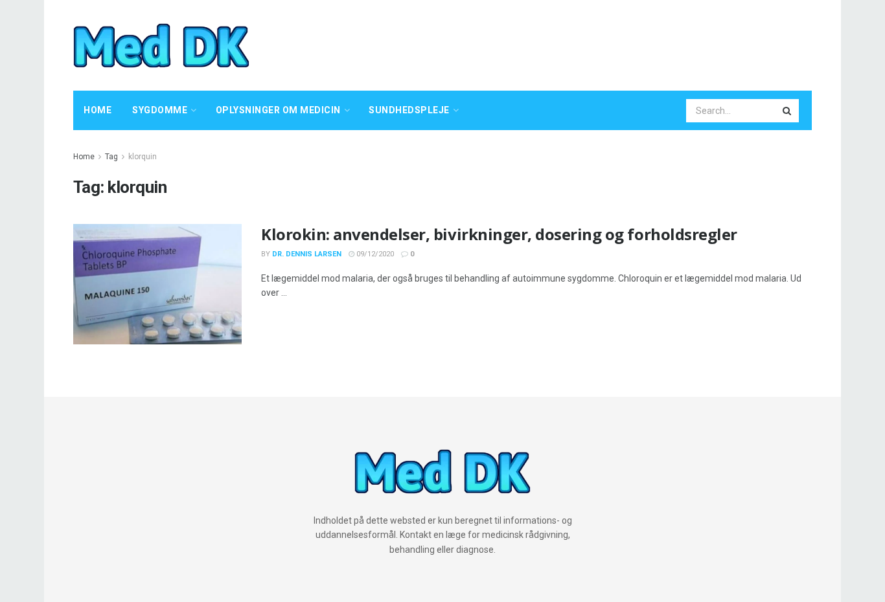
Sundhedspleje (409, 110)
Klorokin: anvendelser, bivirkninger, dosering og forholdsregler (499, 234)
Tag (111, 156)
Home (97, 110)
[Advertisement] (576, 43)
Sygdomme (159, 110)
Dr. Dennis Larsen (306, 254)
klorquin (142, 156)
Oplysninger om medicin (278, 110)
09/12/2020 (374, 254)
